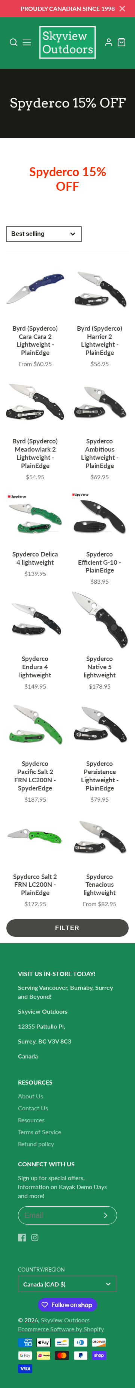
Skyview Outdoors (65, 1319)
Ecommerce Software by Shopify (61, 1328)
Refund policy (36, 1143)
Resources (31, 1119)
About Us (30, 1096)
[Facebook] (22, 1237)
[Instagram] (35, 1237)
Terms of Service (39, 1131)
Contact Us (33, 1107)
